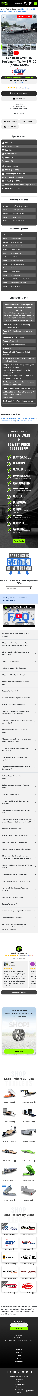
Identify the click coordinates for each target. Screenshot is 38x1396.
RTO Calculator (11, 126)
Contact (19, 1349)
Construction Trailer (8, 421)
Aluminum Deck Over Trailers (11, 418)
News (19, 1355)
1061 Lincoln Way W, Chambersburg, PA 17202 (19, 1340)
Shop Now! (19, 1051)
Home (2, 9)
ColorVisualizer (3, 1225)
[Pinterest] (19, 1372)
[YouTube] (15, 1372)
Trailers (8, 9)
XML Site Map (19, 1389)
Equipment (16, 9)
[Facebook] (7, 1372)
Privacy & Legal (19, 1379)
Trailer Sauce (19, 1362)
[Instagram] (11, 1372)
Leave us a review (19, 992)
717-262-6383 (19, 1335)
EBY (11, 143)
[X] (27, 1372)
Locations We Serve (19, 1384)
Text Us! (31, 1391)
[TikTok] (31, 1372)
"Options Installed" (19, 320)
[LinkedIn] (23, 1372)
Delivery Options (11, 121)
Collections (19, 1387)
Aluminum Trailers (29, 418)
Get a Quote (20, 98)
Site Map (19, 1392)
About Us (19, 1352)
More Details (19, 541)
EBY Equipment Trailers (24, 421)
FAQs (19, 1358)
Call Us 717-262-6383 (20, 93)
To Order (19, 1382)
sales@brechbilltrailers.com (19, 1338)
